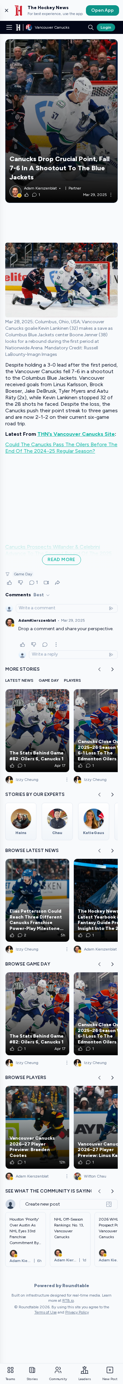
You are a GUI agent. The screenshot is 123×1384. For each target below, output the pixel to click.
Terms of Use (45, 1312)
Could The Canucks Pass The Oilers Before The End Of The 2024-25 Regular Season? (61, 447)
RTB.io (68, 1300)
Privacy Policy (77, 1312)
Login (106, 27)
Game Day (23, 574)
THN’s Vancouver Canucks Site (76, 434)
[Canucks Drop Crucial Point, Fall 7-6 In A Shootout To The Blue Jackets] (61, 121)
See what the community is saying (49, 1191)
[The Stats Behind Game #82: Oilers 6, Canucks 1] (37, 730)
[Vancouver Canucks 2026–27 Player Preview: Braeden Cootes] (37, 1127)
